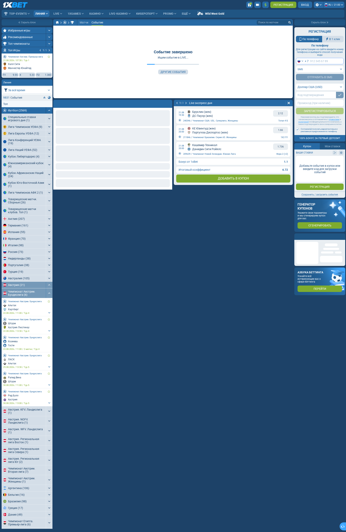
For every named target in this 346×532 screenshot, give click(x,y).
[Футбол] (64, 22)
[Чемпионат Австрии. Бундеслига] (72, 22)
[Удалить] (168, 103)
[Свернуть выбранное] (44, 97)
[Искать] (289, 22)
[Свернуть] (49, 110)
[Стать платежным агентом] (257, 5)
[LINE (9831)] (57, 22)
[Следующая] (49, 50)
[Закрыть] (342, 236)
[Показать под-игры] (49, 313)
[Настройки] (318, 5)
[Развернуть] (49, 30)
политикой (303, 122)
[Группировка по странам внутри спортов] (49, 97)
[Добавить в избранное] (49, 57)
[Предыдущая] (40, 50)
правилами (334, 119)
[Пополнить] (265, 5)
